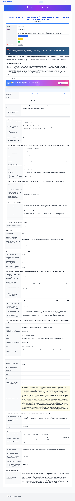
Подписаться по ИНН (63, 1)
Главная (40, 1)
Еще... (37, 53)
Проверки (6, 13)
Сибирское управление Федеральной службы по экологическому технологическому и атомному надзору (30, 13)
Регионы (45, 1)
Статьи (69, 1)
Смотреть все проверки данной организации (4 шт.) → (17, 78)
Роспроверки (9, 495)
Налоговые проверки (53, 1)
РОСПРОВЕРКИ (8, 2)
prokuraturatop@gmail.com (15, 496)
